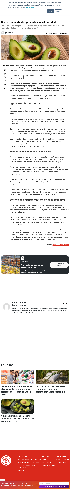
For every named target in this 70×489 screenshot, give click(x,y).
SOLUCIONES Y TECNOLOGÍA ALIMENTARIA (29, 459)
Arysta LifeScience (61, 245)
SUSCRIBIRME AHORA (59, 265)
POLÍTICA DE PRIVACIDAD (48, 465)
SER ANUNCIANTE (61, 462)
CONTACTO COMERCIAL (62, 459)
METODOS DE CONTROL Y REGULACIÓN (28, 462)
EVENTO (44, 459)
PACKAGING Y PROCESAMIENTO (26, 465)
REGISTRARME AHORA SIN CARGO (54, 487)
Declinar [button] (58, 11)
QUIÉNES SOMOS (46, 462)
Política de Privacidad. (30, 7)
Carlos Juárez (9, 32)
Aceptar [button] (50, 11)
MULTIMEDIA (21, 470)
